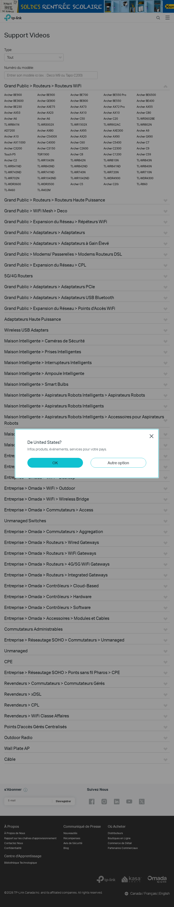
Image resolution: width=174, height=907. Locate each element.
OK (55, 462)
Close (151, 436)
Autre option (118, 462)
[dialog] (87, 453)
